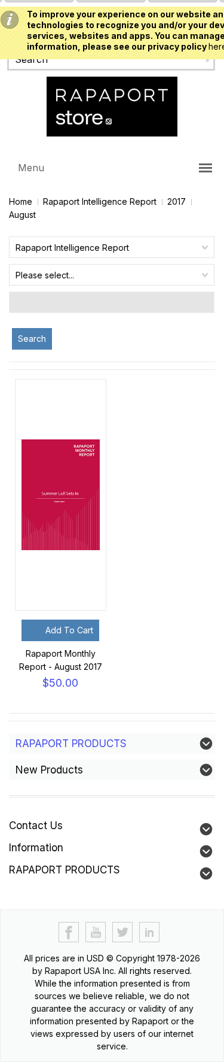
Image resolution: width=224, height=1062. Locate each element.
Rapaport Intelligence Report (100, 201)
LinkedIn (149, 932)
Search (32, 338)
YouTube (95, 932)
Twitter (122, 932)
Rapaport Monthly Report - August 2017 (60, 660)
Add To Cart (69, 630)
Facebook (69, 932)
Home (20, 201)
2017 (176, 201)
